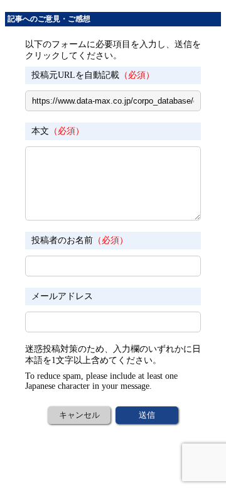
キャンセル (79, 415)
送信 (147, 415)
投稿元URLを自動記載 (92, 75)
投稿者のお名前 (79, 240)
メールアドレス (62, 296)
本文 (57, 131)
